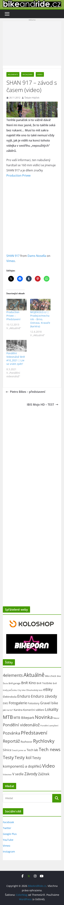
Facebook (8, 822)
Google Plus (10, 834)
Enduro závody (44, 696)
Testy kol (23, 757)
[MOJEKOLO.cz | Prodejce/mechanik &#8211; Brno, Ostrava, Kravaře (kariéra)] (40, 304)
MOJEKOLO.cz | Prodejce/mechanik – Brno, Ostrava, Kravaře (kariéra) (40, 319)
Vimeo (10, 261)
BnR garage (14, 683)
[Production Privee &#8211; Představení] (16, 304)
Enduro (23, 696)
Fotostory (33, 703)
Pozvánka (11, 733)
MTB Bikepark (24, 717)
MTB (8, 717)
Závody (30, 773)
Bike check (50, 676)
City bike (22, 690)
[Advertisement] (32, 43)
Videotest (7, 774)
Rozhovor (26, 741)
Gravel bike (49, 703)
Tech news (49, 749)
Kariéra (18, 710)
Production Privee (18, 175)
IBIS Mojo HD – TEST (40, 404)
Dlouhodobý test (34, 690)
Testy (8, 757)
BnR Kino (28, 682)
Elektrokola (10, 696)
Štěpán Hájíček (32, 97)
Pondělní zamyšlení (49, 725)
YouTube (8, 839)
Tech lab (32, 750)
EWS (5, 703)
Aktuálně (33, 674)
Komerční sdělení (33, 710)
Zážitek (43, 774)
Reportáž (11, 741)
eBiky (48, 689)
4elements (13, 74)
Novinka (44, 717)
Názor (56, 718)
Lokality (51, 709)
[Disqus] (32, 453)
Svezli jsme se (19, 750)
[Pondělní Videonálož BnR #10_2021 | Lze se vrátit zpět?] (16, 345)
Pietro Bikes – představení (27, 392)
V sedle (18, 774)
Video (39, 74)
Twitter (7, 828)
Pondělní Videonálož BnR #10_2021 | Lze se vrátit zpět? (15, 358)
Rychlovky (28, 74)
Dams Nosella (37, 256)
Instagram (9, 851)
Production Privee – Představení (13, 315)
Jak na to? (8, 710)
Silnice (7, 750)
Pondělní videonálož (21, 724)
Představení (34, 732)
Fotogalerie (18, 703)
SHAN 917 (13, 256)
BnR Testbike (44, 683)
